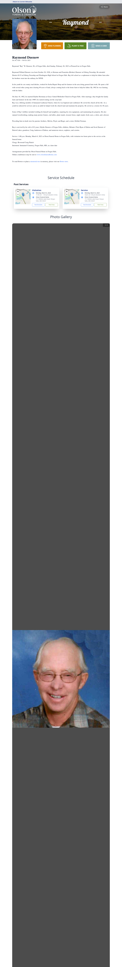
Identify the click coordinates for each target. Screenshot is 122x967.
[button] (23, 195)
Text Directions (38, 205)
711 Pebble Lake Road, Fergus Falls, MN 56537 (45, 200)
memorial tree (35, 161)
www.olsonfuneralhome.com (47, 154)
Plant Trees (52, 205)
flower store (64, 161)
